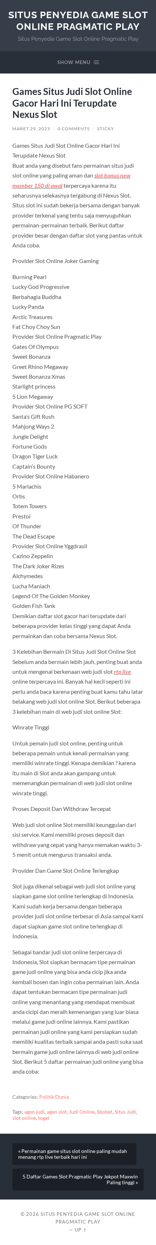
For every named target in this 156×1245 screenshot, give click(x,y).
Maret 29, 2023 (31, 128)
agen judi (34, 1112)
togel (43, 1118)
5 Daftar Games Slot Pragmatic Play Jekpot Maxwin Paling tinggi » (80, 1179)
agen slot (57, 1112)
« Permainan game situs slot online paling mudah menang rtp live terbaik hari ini (72, 1154)
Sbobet (104, 1112)
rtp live (122, 671)
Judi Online (82, 1112)
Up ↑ (81, 1230)
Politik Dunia (54, 1097)
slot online (24, 1118)
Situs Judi (125, 1112)
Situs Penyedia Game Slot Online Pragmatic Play (78, 20)
